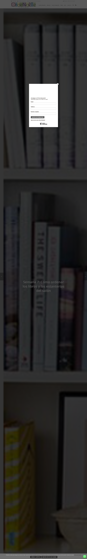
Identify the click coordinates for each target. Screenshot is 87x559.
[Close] (58, 84)
